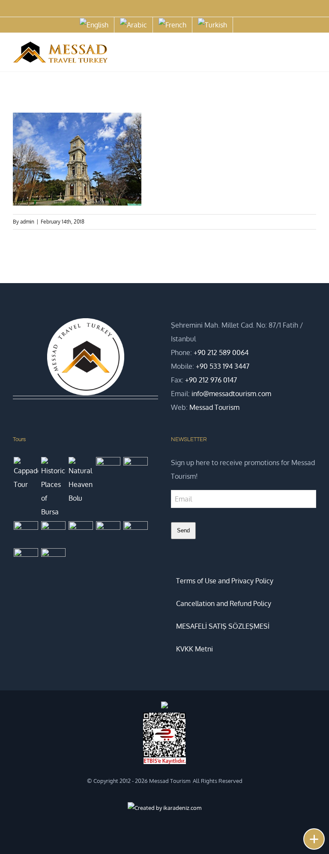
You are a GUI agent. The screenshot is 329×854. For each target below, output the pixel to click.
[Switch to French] (172, 25)
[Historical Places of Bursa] (53, 488)
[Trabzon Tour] (53, 528)
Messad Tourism (214, 407)
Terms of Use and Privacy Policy (224, 580)
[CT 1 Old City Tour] (135, 533)
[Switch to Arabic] (133, 25)
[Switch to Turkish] (212, 25)
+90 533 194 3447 (222, 366)
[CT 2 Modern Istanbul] (53, 560)
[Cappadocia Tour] (26, 474)
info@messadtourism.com (231, 393)
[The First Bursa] (26, 560)
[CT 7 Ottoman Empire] (108, 469)
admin (27, 221)
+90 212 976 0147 (211, 380)
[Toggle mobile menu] (312, 53)
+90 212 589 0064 (221, 352)
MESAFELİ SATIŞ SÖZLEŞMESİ (222, 626)
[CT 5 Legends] (26, 533)
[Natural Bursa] (80, 533)
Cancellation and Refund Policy (223, 603)
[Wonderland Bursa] (108, 533)
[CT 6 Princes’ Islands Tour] (135, 469)
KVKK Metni (194, 649)
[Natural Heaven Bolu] (80, 481)
